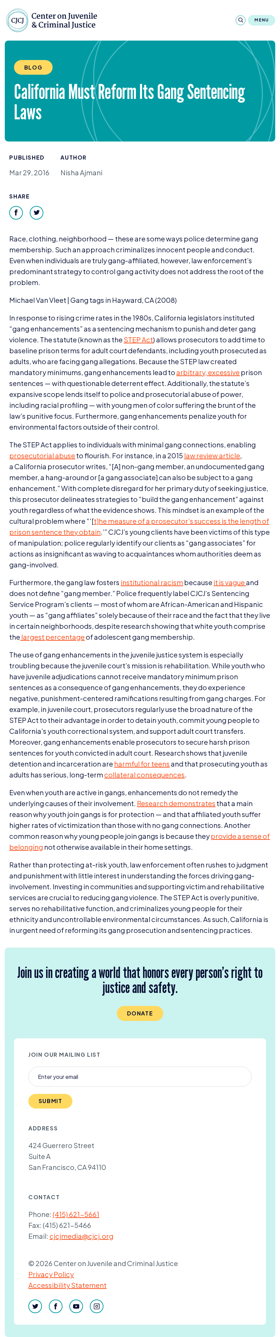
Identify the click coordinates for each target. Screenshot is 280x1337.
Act (138, 339)
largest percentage (52, 637)
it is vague (229, 582)
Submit (50, 1100)
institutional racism (152, 582)
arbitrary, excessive (208, 372)
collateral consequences (144, 774)
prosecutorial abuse (42, 455)
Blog (33, 67)
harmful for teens (142, 763)
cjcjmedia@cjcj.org (81, 1236)
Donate (140, 1013)
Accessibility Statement (67, 1285)
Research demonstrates (176, 803)
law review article (212, 455)
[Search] (241, 20)
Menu (261, 20)
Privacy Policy (51, 1274)
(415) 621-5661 (76, 1214)
